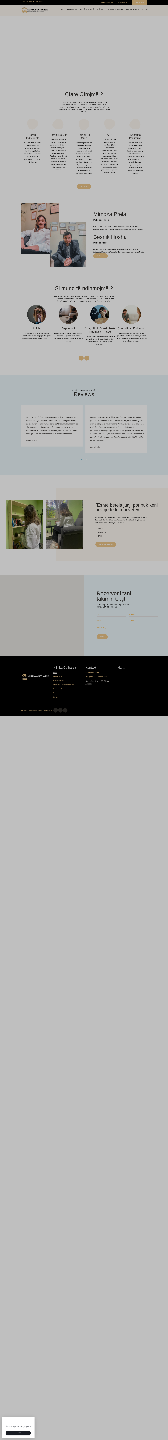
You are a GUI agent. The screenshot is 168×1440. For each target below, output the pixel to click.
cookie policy (24, 1428)
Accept (18, 1433)
